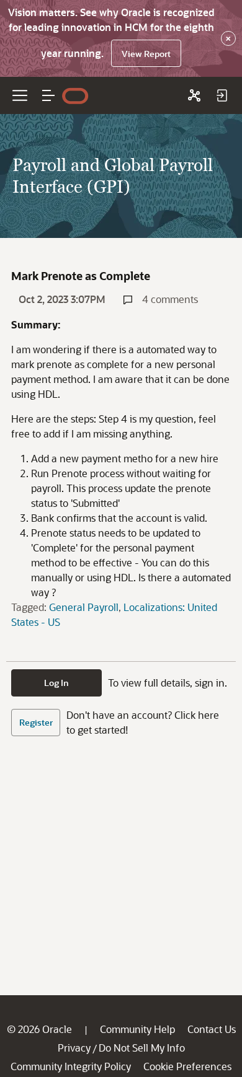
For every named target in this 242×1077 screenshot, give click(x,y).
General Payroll (84, 606)
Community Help (137, 1028)
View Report (146, 53)
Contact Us (211, 1028)
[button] (48, 95)
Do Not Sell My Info (142, 1047)
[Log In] (221, 95)
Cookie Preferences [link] (187, 1066)
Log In (56, 682)
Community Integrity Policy (71, 1066)
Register (36, 722)
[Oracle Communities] (194, 95)
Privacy (74, 1047)
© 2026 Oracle (39, 1028)
